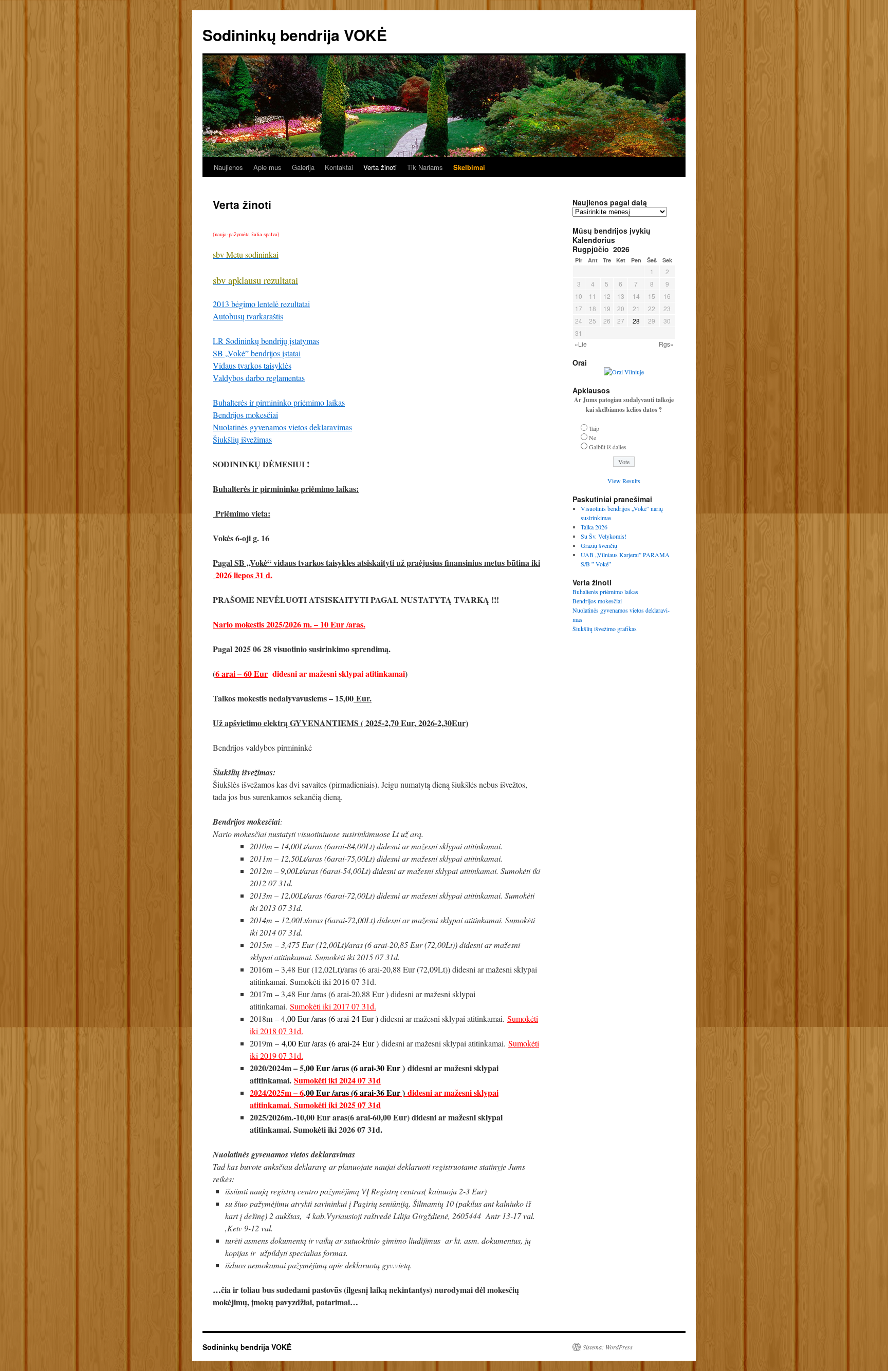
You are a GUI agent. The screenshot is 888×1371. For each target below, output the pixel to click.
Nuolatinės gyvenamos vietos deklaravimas (282, 427)
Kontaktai (339, 167)
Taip (594, 428)
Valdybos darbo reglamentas (259, 377)
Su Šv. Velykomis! (603, 536)
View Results (623, 481)
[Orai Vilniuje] (624, 372)
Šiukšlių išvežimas (242, 439)
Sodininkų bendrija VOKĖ (294, 35)
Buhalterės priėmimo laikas (605, 591)
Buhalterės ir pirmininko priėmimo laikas (279, 402)
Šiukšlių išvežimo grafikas (604, 628)
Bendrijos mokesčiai (245, 414)
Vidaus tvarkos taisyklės (252, 365)
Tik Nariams (425, 167)
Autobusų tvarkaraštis (248, 316)
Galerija (303, 167)
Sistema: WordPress (608, 1347)
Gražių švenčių (599, 545)
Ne (592, 437)
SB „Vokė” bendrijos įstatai (257, 353)
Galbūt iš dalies (607, 447)
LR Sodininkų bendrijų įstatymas (266, 340)
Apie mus (267, 167)
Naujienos (228, 167)
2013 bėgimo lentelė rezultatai (261, 303)
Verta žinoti (380, 167)
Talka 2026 (594, 527)
